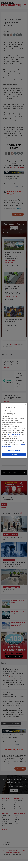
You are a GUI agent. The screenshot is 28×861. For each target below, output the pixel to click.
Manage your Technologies (14, 450)
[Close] (25, 404)
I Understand (14, 454)
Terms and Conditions (14, 434)
